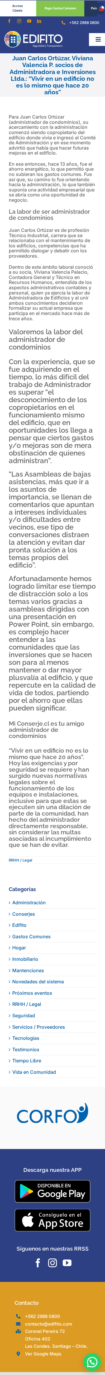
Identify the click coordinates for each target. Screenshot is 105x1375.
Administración (29, 902)
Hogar (19, 948)
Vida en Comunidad (34, 1072)
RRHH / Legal (20, 860)
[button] (92, 1362)
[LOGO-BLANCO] (33, 33)
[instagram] (19, 21)
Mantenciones (28, 970)
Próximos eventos (32, 993)
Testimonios (25, 1049)
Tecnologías (25, 1038)
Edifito (19, 925)
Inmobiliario (25, 959)
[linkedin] (39, 21)
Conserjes (23, 914)
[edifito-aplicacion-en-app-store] (52, 1226)
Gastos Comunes (31, 936)
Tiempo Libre (26, 1061)
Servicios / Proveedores (38, 1027)
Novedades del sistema (38, 981)
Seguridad (23, 1015)
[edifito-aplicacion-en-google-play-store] (52, 1198)
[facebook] (9, 21)
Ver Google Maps (43, 1369)
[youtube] (29, 21)
